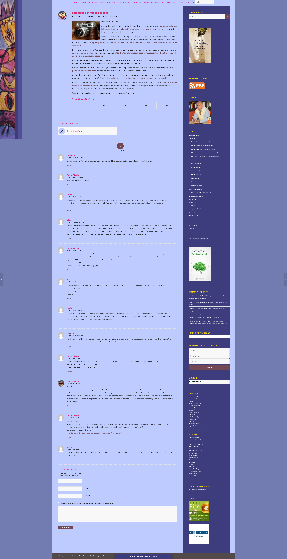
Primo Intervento (194, 135)
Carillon (191, 442)
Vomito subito (193, 473)
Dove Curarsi (193, 212)
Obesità (191, 408)
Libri (190, 219)
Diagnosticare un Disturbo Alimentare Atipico (205, 153)
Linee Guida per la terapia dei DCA (202, 192)
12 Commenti (90, 16)
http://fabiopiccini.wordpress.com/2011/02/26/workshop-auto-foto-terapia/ (93, 433)
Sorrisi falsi (192, 467)
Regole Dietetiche (194, 426)
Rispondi (69, 165)
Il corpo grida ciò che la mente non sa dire (214, 324)
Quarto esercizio (196, 174)
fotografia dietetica (99, 93)
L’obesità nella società (195, 451)
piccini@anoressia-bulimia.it (197, 489)
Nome (87, 481)
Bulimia (191, 401)
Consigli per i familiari (195, 209)
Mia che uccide (193, 458)
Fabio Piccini (113, 16)
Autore (191, 235)
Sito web (87, 496)
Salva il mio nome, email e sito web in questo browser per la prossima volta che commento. (87, 503)
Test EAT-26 (192, 202)
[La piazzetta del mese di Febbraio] (1, 279)
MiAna (191, 460)
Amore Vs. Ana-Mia (195, 437)
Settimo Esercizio (196, 186)
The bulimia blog (194, 469)
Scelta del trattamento (195, 189)
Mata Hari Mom (193, 455)
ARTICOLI (101, 16)
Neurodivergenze (194, 406)
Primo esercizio (196, 163)
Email (87, 488)
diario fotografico (84, 93)
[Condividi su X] (103, 105)
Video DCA (192, 228)
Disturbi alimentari (194, 403)
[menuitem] (76, 3)
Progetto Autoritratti (195, 222)
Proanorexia (192, 462)
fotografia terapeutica (116, 93)
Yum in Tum (192, 478)
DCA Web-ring (193, 225)
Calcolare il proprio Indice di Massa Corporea (205, 156)
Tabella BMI (192, 199)
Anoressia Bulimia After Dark (197, 440)
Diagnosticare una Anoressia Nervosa (202, 142)
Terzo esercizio (195, 171)
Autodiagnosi (193, 138)
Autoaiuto (192, 160)
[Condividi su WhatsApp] (124, 105)
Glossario (191, 419)
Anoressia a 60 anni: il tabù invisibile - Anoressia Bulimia (206, 309)
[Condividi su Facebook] (82, 105)
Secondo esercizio (196, 167)
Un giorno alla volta (195, 471)
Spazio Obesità (193, 215)
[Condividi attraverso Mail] (167, 105)
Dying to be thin (194, 446)
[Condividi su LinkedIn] (145, 105)
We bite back (192, 476)
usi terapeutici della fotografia (144, 37)
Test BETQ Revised (194, 206)
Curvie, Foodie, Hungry (196, 444)
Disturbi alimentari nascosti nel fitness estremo (203, 302)
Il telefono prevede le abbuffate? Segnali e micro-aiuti (205, 296)
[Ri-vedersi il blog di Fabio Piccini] (86, 30)
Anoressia (192, 399)
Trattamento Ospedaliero (196, 196)
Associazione (193, 232)
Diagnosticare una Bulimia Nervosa (202, 145)
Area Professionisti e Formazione (198, 238)
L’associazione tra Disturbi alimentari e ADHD (209, 317)
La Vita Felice (193, 453)
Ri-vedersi (192, 464)
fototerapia (130, 93)
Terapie (191, 410)
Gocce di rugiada (194, 449)
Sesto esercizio (195, 182)
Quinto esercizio (196, 178)
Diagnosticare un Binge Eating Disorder (203, 149)
